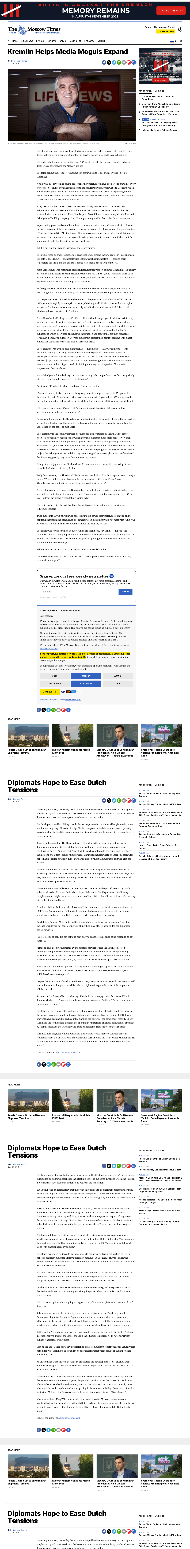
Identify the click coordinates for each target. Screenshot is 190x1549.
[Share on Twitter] (109, 62)
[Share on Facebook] (104, 62)
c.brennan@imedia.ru (69, 1052)
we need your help (49, 648)
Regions (40, 41)
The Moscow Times (18, 61)
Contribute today (166, 31)
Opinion (63, 41)
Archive (101, 41)
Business (51, 41)
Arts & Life (75, 41)
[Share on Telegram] (114, 62)
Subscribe (125, 592)
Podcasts (89, 41)
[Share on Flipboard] (128, 62)
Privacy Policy (62, 597)
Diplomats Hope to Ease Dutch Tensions (57, 786)
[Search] (181, 41)
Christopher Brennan (19, 799)
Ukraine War (27, 41)
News (15, 41)
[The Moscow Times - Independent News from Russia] (34, 30)
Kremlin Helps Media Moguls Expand (68, 51)
